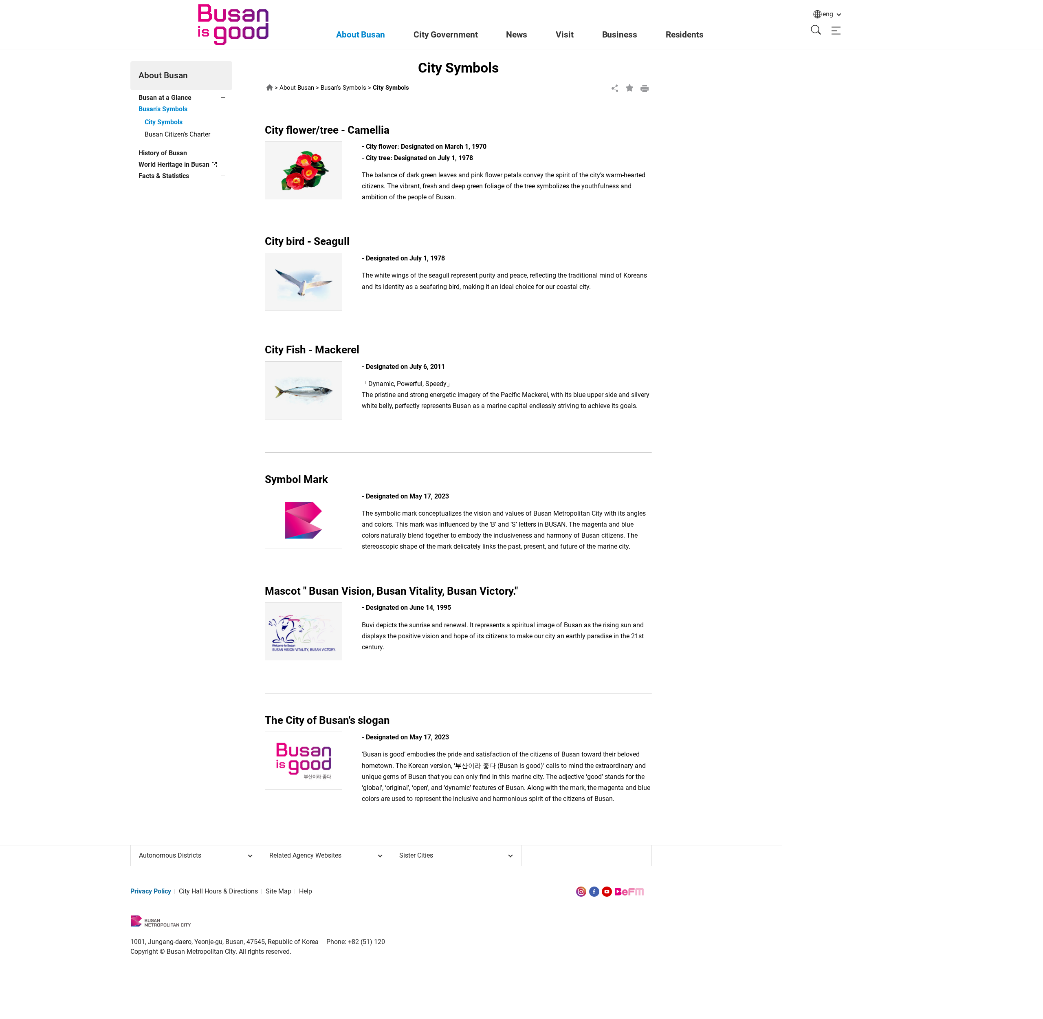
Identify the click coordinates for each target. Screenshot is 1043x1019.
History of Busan (163, 153)
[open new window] (581, 891)
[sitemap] (836, 31)
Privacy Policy (150, 891)
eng (828, 14)
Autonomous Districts (170, 855)
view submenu (224, 99)
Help (305, 891)
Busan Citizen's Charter (177, 134)
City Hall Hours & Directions (218, 891)
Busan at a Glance (165, 97)
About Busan (296, 88)
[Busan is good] (233, 24)
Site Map (278, 891)
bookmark (630, 88)
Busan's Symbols (163, 109)
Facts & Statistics (164, 176)
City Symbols (164, 122)
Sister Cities (416, 855)
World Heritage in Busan (174, 164)
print (644, 88)
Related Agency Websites (305, 855)
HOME (269, 87)
